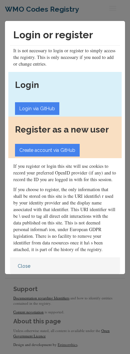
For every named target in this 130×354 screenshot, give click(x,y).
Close (24, 266)
